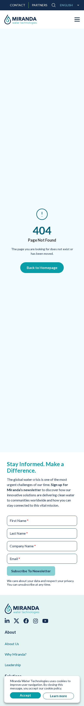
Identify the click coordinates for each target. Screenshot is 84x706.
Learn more (58, 696)
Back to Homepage (42, 267)
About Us (12, 644)
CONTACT (17, 5)
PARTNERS (39, 5)
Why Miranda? (15, 654)
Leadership (13, 665)
